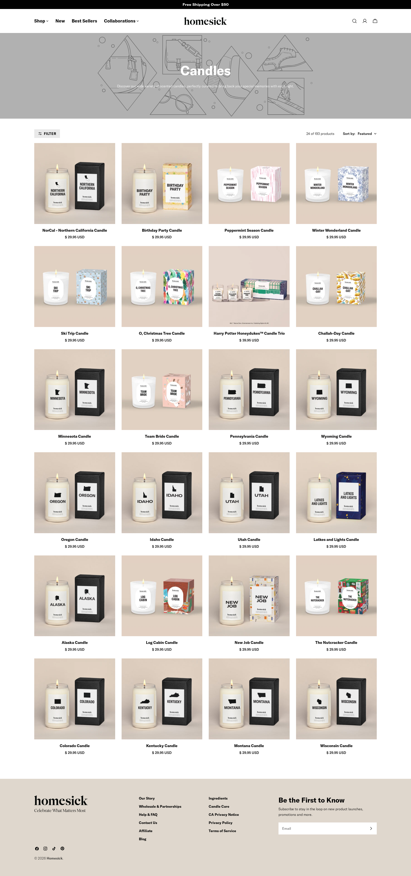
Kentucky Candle (161, 745)
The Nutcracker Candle (336, 642)
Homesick (55, 858)
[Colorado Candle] (74, 698)
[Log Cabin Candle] (162, 595)
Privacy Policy (220, 823)
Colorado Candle (75, 745)
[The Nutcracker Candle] (336, 595)
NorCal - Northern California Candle (74, 230)
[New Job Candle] (249, 595)
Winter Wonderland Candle (336, 230)
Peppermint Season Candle (249, 230)
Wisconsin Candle (336, 745)
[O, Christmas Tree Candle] (162, 286)
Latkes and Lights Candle (336, 539)
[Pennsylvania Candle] (249, 389)
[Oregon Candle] (74, 492)
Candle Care (219, 806)
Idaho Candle (162, 539)
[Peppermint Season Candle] (249, 183)
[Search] (354, 21)
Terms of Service (222, 831)
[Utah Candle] (249, 492)
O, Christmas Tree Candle (162, 333)
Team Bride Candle (162, 436)
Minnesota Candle (74, 436)
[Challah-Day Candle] (336, 286)
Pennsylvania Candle (249, 436)
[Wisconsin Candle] (336, 698)
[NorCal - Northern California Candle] (74, 183)
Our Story (147, 798)
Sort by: (349, 133)
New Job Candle (249, 642)
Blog (142, 839)
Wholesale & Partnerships (160, 806)
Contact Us (148, 823)
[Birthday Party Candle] (162, 183)
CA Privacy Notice (224, 814)
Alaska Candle (75, 642)
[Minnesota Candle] (74, 389)
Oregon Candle (74, 539)
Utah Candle (249, 539)
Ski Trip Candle (74, 333)
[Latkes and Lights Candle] (336, 492)
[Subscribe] (371, 828)
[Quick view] (108, 153)
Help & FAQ (148, 814)
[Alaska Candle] (74, 595)
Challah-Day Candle (336, 333)
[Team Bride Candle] (162, 389)
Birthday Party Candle (162, 230)
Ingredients (218, 798)
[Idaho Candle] (162, 492)
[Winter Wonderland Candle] (336, 183)
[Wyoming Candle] (336, 389)
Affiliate (145, 831)
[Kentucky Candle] (162, 698)
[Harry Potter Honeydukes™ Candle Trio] (249, 286)
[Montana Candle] (249, 698)
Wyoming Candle (336, 436)
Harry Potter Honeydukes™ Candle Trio (249, 333)
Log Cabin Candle (162, 642)
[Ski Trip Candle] (74, 286)
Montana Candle (249, 745)
